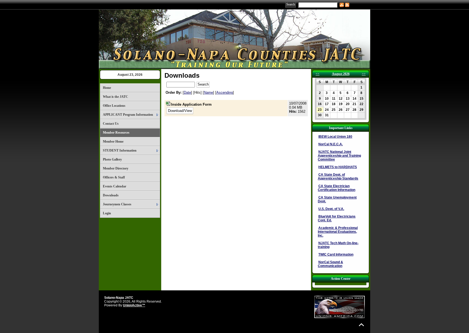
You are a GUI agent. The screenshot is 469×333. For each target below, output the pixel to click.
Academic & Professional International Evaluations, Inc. (338, 231)
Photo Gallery (112, 159)
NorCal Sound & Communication (330, 264)
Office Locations (114, 106)
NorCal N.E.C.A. (330, 144)
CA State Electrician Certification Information (336, 188)
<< (317, 74)
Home (107, 88)
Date (187, 92)
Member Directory (115, 168)
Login (107, 213)
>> (364, 74)
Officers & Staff (114, 177)
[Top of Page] (361, 325)
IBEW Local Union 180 (335, 137)
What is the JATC (115, 97)
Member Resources (116, 132)
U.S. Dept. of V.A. (331, 209)
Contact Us (111, 123)
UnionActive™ (134, 305)
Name (208, 92)
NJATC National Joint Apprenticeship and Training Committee (339, 155)
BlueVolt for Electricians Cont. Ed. (337, 218)
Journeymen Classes (117, 204)
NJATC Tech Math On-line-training (338, 245)
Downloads (111, 195)
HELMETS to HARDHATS (337, 167)
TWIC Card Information (335, 254)
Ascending (224, 92)
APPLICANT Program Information (128, 115)
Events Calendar (114, 186)
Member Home (113, 141)
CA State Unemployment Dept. (337, 199)
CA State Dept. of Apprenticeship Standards (338, 176)
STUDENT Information (120, 150)
